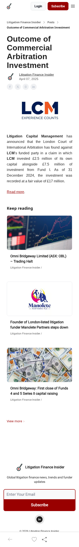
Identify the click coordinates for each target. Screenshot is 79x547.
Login (38, 6)
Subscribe (58, 6)
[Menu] (72, 5)
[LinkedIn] (39, 519)
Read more (15, 192)
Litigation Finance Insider (24, 22)
